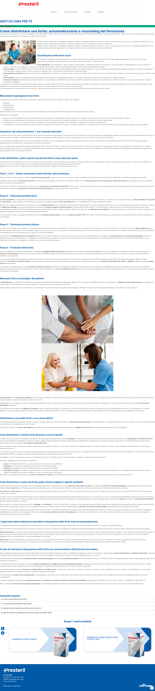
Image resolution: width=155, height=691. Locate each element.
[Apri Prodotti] (57, 12)
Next (2, 633)
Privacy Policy (7, 686)
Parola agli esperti (6, 26)
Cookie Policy (17, 686)
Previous (2, 628)
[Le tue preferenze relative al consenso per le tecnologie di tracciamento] (152, 688)
